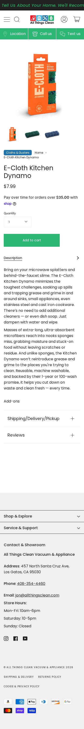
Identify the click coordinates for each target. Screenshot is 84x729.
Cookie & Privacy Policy (22, 686)
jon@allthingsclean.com (37, 595)
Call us (46, 33)
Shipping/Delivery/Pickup (33, 418)
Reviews (16, 435)
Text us (73, 33)
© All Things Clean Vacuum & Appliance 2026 (38, 667)
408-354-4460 (31, 583)
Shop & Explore (18, 516)
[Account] (64, 19)
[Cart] (76, 19)
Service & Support (21, 528)
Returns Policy (49, 677)
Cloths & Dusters (17, 153)
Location (18, 33)
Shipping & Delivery (19, 677)
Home (39, 153)
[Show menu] (7, 19)
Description (13, 258)
